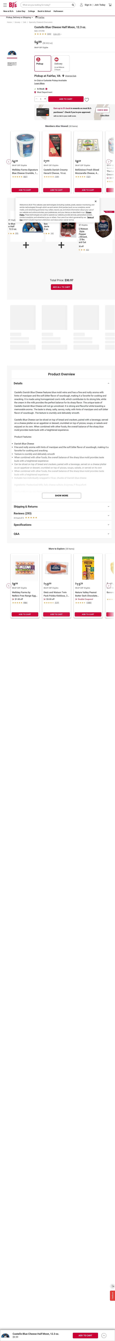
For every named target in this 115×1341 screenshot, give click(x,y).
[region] (57, 210)
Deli (24, 22)
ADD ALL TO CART (61, 287)
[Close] (96, 201)
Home (9, 22)
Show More (61, 495)
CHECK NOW (102, 110)
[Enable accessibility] (112, 1286)
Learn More (39, 83)
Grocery (17, 22)
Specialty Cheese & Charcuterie (40, 22)
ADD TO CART (66, 99)
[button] (87, 99)
